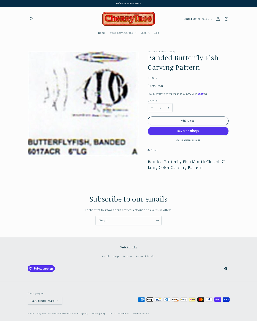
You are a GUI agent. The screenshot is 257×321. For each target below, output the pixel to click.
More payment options (188, 139)
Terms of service (141, 313)
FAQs (116, 256)
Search (106, 256)
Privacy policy (81, 313)
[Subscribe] (157, 220)
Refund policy (98, 313)
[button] (32, 19)
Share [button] (154, 149)
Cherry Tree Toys (43, 313)
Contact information (119, 313)
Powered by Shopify (61, 313)
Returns (127, 256)
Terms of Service (145, 256)
